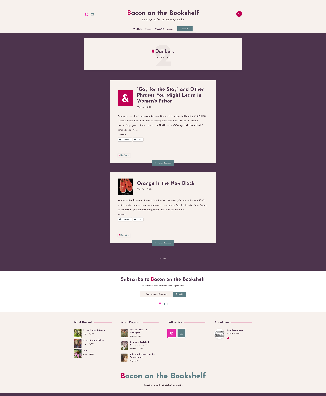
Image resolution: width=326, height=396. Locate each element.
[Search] (239, 14)
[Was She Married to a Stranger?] (124, 333)
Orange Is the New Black (165, 183)
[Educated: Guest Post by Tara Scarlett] (124, 357)
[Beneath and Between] (78, 333)
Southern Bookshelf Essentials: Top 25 (139, 343)
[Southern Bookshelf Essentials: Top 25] (124, 345)
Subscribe (185, 29)
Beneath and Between (94, 330)
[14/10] (78, 353)
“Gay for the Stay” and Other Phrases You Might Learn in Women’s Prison (170, 95)
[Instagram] (86, 14)
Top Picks (137, 29)
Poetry (148, 29)
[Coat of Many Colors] (78, 343)
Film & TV (159, 29)
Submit (179, 294)
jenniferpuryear (235, 330)
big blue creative (175, 385)
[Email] (92, 14)
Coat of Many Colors (93, 341)
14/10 (85, 351)
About (170, 29)
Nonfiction (125, 155)
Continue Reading (163, 163)
